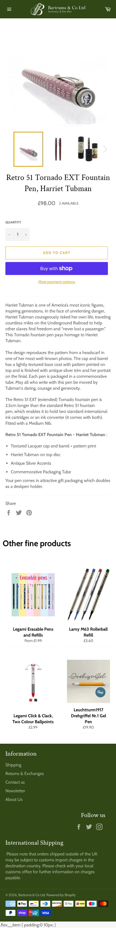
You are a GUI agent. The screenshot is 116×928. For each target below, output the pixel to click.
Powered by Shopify (61, 895)
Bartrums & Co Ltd (31, 895)
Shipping (13, 764)
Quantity (13, 222)
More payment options (56, 281)
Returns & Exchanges (24, 773)
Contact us (15, 782)
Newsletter (15, 790)
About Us (14, 799)
